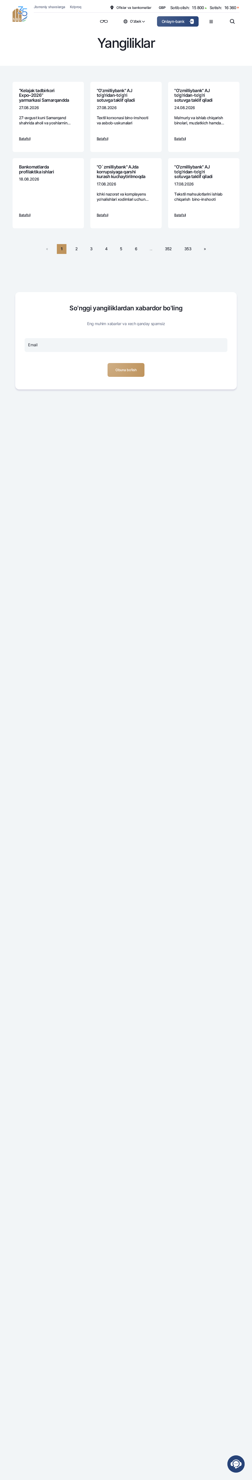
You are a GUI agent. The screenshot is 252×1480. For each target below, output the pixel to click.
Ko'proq (75, 7)
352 (168, 248)
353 (187, 248)
